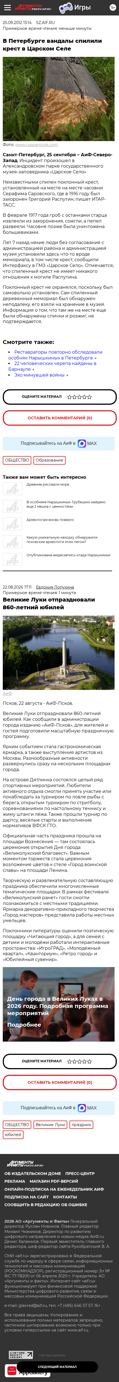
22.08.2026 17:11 (17, 587)
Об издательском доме (32, 1173)
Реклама (14, 1181)
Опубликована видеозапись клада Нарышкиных (68, 555)
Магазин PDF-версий (54, 1181)
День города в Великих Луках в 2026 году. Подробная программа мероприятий (57, 1006)
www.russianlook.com (36, 144)
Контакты (65, 1197)
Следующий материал (57, 1367)
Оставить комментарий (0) (60, 417)
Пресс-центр (80, 1173)
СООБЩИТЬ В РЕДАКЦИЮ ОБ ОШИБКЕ (45, 1204)
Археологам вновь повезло (50, 520)
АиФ (7, 693)
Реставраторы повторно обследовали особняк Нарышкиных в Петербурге (55, 355)
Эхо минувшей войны (39, 375)
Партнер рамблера (52, 1355)
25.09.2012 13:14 (17, 22)
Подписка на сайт (26, 1197)
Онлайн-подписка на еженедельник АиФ (54, 1189)
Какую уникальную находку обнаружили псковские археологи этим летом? (62, 539)
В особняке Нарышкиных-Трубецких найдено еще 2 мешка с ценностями (66, 504)
